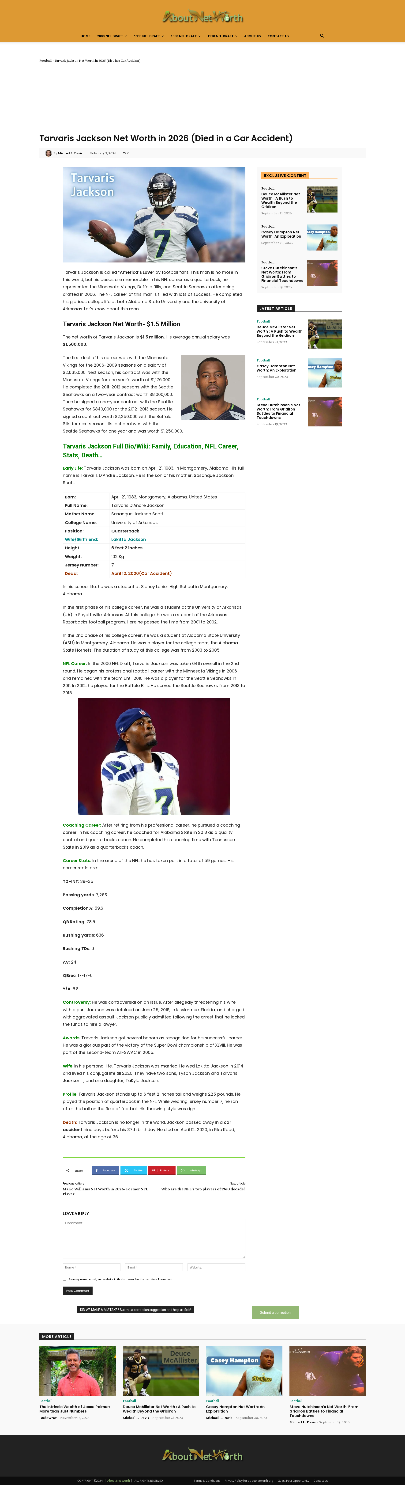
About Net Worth (118, 1481)
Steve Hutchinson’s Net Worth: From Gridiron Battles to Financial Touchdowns (282, 274)
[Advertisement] (202, 98)
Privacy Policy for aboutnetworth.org (249, 1481)
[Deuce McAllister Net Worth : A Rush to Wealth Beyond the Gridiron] (322, 199)
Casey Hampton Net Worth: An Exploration (281, 234)
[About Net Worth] (202, 15)
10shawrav (48, 1418)
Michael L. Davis (70, 153)
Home (85, 36)
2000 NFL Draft (110, 36)
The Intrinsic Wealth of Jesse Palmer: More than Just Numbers (74, 1409)
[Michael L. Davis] (49, 153)
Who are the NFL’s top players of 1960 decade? (203, 1189)
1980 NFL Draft (184, 36)
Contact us (278, 36)
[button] (322, 36)
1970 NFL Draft (220, 36)
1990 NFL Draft (147, 36)
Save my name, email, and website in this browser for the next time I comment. (121, 1279)
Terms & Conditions (207, 1481)
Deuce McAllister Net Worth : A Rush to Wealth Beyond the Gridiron (280, 200)
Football (45, 60)
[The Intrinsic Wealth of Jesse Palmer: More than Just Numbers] (77, 1371)
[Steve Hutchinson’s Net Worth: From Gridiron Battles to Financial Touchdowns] (322, 273)
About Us (252, 36)
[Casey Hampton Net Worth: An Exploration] (322, 237)
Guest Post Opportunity (293, 1481)
